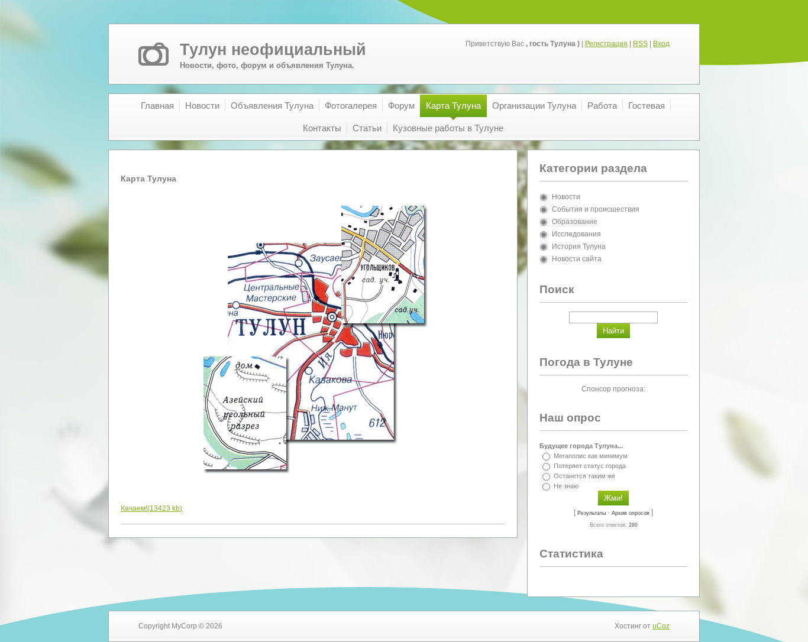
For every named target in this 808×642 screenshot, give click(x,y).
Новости (566, 197)
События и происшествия (595, 209)
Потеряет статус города (590, 465)
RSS (640, 44)
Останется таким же (584, 475)
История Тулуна (579, 246)
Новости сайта (577, 259)
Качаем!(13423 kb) (151, 508)
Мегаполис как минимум (591, 455)
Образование (574, 222)
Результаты (591, 513)
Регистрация (606, 44)
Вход (661, 44)
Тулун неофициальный (273, 50)
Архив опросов (630, 513)
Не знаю (566, 485)
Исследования (576, 234)
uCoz (661, 626)
